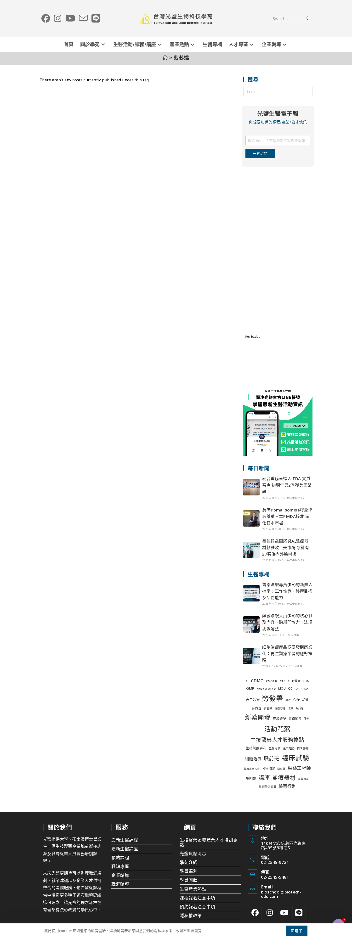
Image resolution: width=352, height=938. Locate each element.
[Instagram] (269, 912)
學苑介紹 (188, 862)
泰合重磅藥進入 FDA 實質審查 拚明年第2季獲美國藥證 (287, 485)
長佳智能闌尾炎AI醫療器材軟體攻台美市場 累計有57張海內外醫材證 (285, 547)
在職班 (256, 708)
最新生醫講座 (124, 849)
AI (247, 681)
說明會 (251, 778)
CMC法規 (272, 681)
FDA (306, 681)
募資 (288, 700)
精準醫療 (303, 748)
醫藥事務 (303, 779)
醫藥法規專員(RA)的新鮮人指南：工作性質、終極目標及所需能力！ (287, 591)
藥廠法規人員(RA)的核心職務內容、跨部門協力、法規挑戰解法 (287, 622)
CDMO (257, 680)
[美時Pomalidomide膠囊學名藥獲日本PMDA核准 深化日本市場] (251, 518)
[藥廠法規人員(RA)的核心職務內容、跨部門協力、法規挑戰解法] (251, 624)
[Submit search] (307, 18)
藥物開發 (268, 768)
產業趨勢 (289, 748)
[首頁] (165, 57)
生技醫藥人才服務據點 (277, 739)
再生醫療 (253, 699)
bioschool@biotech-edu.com (281, 894)
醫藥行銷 (287, 786)
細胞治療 (253, 759)
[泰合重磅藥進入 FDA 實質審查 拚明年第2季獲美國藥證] (251, 487)
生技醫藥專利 (256, 748)
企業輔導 (120, 875)
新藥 (299, 708)
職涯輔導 (120, 884)
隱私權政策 (191, 915)
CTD (283, 681)
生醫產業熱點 (193, 889)
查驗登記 (279, 718)
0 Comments (295, 498)
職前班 (271, 758)
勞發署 (272, 698)
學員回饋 (188, 880)
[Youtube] (284, 912)
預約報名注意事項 (197, 907)
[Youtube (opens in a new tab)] (70, 18)
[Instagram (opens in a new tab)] (57, 18)
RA (297, 688)
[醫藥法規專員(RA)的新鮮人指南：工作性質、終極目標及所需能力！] (251, 593)
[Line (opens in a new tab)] (96, 18)
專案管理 (280, 708)
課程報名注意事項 (197, 898)
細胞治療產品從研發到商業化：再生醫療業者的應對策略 (287, 653)
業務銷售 (295, 718)
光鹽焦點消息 (193, 853)
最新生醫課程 (124, 840)
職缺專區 (120, 866)
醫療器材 (284, 777)
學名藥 (267, 708)
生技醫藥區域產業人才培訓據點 (209, 842)
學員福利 (188, 871)
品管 (305, 699)
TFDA (304, 688)
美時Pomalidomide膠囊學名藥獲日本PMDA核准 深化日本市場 (287, 516)
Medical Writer (266, 688)
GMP (250, 688)
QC (290, 688)
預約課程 (120, 857)
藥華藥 (281, 768)
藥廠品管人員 (252, 768)
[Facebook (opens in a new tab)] (46, 18)
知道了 (297, 930)
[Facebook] (255, 912)
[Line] (299, 912)
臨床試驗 (295, 757)
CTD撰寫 (294, 681)
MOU (282, 688)
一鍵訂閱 (260, 153)
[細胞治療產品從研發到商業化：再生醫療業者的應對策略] (251, 656)
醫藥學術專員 (268, 786)
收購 (291, 708)
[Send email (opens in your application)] (83, 18)
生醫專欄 (275, 748)
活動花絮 (277, 729)
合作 (296, 699)
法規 (307, 719)
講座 (264, 777)
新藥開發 (257, 717)
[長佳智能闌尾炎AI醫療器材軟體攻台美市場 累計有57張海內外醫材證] (251, 550)
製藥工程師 (299, 768)
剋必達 (181, 57)
